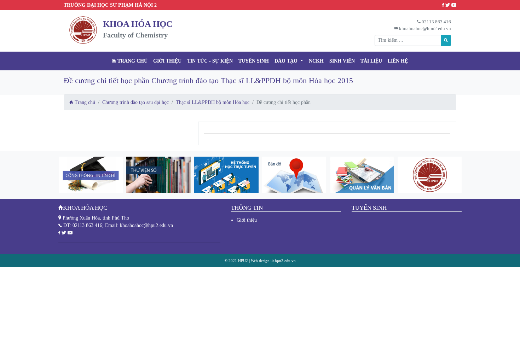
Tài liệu (371, 61)
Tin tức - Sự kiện (210, 61)
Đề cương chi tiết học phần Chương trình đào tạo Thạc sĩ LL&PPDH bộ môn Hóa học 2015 (208, 80)
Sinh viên (342, 61)
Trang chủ (132, 61)
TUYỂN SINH (253, 61)
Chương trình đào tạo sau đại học (135, 102)
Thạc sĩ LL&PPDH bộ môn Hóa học (212, 102)
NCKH (316, 61)
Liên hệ (398, 61)
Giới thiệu (167, 61)
